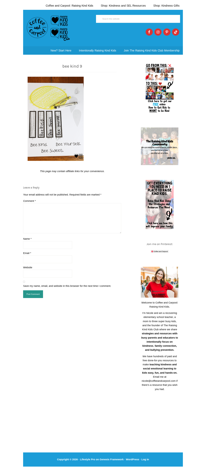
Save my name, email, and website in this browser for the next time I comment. (67, 286)
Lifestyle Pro (87, 459)
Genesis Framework (112, 459)
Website (27, 267)
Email (27, 253)
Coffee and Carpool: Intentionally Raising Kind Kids (48, 28)
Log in (145, 459)
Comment (29, 201)
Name (27, 238)
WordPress (132, 459)
